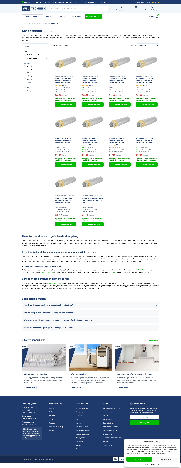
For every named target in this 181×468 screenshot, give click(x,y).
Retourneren (53, 423)
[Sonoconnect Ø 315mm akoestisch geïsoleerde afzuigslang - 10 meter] (65, 123)
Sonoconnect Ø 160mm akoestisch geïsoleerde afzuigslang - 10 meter (90, 80)
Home (23, 23)
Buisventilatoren (108, 423)
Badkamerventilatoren (110, 430)
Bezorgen (52, 415)
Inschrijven (144, 423)
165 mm (29, 76)
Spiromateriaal (108, 415)
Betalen (51, 419)
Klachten (52, 430)
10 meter (30, 91)
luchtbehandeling (55, 283)
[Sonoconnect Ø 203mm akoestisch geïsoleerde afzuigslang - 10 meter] (120, 63)
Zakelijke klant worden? (84, 408)
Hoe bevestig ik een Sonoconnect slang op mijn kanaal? (48, 313)
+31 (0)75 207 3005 (29, 424)
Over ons (79, 419)
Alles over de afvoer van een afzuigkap (135, 374)
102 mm (29, 66)
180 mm (29, 79)
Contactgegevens (30, 403)
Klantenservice (55, 403)
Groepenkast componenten (112, 438)
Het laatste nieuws (82, 427)
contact (112, 272)
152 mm (29, 73)
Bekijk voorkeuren (165, 459)
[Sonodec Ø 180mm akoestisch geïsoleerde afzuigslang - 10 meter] (93, 183)
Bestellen (52, 412)
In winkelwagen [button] (67, 104)
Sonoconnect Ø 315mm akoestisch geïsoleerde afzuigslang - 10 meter (63, 140)
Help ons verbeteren (83, 430)
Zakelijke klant (95, 16)
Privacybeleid (154, 464)
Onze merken (77, 16)
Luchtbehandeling (32, 23)
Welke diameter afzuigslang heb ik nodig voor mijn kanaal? (50, 328)
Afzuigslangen (43, 23)
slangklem (141, 270)
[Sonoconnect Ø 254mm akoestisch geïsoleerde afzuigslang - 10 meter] (147, 63)
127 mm (29, 69)
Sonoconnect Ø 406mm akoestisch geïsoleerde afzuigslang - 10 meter (63, 200)
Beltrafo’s (106, 441)
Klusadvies (63, 16)
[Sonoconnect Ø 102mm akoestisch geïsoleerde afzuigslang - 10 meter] (93, 123)
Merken (78, 423)
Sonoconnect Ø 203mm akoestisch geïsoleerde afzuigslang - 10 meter (117, 80)
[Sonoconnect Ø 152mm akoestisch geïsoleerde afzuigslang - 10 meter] (120, 123)
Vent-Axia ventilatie (109, 412)
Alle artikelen (153, 340)
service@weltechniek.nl (30, 418)
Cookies (147, 464)
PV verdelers (107, 445)
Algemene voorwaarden (84, 434)
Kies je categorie (32, 16)
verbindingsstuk (47, 272)
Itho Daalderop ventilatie (111, 408)
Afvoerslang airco (79, 374)
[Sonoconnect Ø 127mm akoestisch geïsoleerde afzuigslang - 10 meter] (65, 63)
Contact (51, 408)
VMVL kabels (107, 419)
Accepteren (139, 459)
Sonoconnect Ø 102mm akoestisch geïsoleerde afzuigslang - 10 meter (90, 140)
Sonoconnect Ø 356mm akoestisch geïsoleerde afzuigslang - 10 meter (144, 140)
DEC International (33, 55)
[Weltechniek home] (34, 8)
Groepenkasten (108, 434)
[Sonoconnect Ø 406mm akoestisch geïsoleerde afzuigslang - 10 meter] (65, 183)
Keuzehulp (50, 16)
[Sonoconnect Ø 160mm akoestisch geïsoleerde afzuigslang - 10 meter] (93, 63)
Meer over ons (82, 403)
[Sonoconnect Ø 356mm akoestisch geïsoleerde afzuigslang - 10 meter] (147, 123)
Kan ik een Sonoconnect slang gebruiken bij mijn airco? (48, 305)
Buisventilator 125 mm (110, 427)
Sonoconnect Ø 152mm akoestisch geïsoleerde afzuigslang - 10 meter (117, 140)
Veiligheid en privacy (56, 427)
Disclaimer (79, 441)
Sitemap (78, 449)
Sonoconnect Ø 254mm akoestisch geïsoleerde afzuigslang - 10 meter (144, 80)
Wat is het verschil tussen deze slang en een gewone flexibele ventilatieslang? (58, 320)
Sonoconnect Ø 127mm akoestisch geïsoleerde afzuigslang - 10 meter (63, 80)
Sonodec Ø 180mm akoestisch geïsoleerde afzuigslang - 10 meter (92, 200)
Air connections (32, 58)
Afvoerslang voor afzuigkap (36, 374)
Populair (106, 403)
